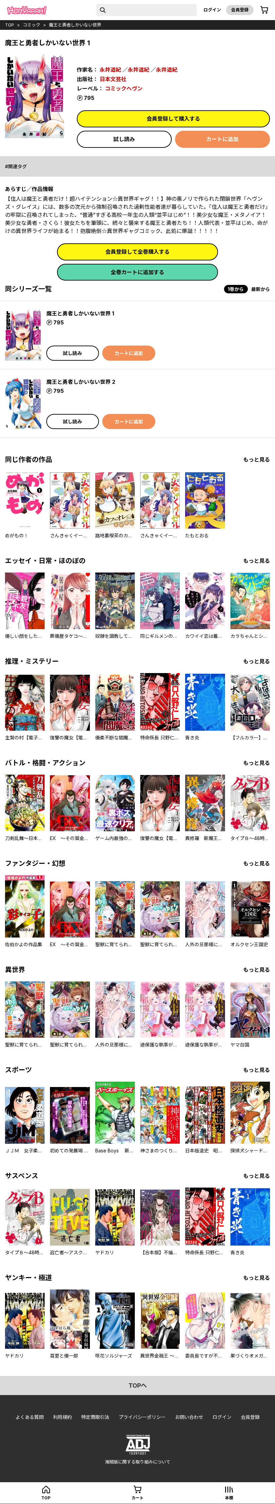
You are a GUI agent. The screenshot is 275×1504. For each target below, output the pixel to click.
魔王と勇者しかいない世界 (75, 24)
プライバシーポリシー (142, 1417)
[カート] (264, 10)
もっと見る (256, 459)
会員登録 (240, 9)
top (9, 24)
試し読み (124, 139)
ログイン (212, 9)
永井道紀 (110, 69)
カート (137, 1497)
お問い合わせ (189, 1417)
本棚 (229, 1497)
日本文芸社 (113, 79)
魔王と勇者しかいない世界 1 (80, 313)
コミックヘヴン (124, 88)
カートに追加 (222, 139)
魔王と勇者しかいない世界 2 (80, 381)
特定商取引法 (95, 1417)
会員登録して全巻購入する (137, 251)
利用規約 (62, 1417)
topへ (137, 1385)
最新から (260, 289)
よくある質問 (29, 1417)
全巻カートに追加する (137, 272)
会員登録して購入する (173, 118)
